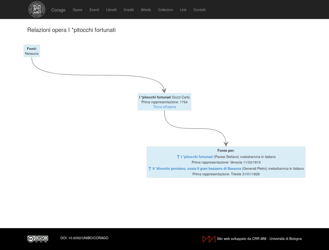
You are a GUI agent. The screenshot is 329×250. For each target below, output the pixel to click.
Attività (146, 9)
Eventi (94, 9)
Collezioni (165, 9)
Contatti (199, 9)
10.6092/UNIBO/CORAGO (88, 237)
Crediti (129, 9)
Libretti (111, 9)
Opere (77, 9)
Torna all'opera (164, 106)
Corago (58, 9)
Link (183, 9)
